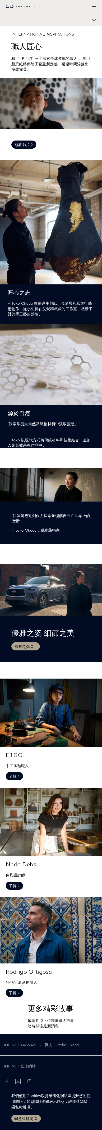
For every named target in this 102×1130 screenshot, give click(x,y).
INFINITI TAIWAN (20, 1044)
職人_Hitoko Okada (62, 1044)
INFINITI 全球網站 (20, 1066)
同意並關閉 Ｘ (26, 1118)
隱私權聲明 (20, 1107)
